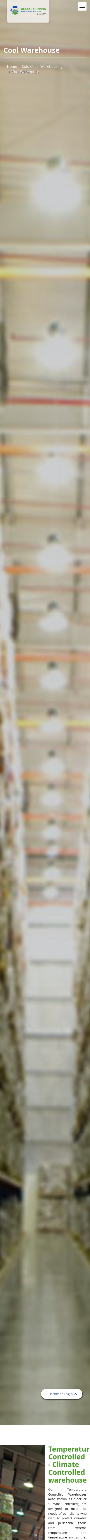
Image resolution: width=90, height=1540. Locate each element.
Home (12, 66)
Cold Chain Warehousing (42, 66)
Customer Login (60, 1394)
